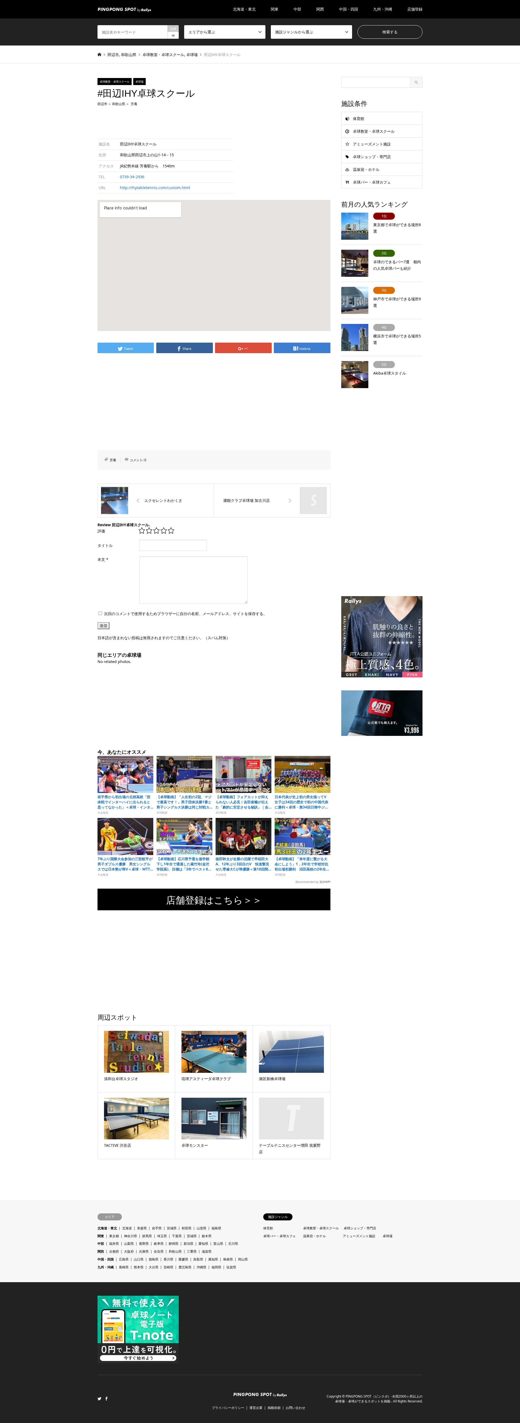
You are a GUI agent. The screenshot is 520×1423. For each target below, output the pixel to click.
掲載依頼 (274, 1407)
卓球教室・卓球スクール (163, 54)
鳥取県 (198, 1259)
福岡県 (216, 1267)
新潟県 (188, 1243)
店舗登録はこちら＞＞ (214, 900)
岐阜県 (159, 1243)
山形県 (201, 1228)
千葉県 (177, 1236)
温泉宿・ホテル (366, 169)
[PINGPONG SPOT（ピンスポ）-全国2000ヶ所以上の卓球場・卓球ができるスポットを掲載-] (124, 9)
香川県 (168, 1259)
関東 (101, 1236)
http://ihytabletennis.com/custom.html (155, 187)
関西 (101, 1251)
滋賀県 (207, 1251)
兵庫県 (144, 1251)
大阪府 (129, 1251)
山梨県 (129, 1243)
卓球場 (192, 54)
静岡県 (173, 1243)
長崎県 (124, 1267)
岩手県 (157, 1228)
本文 (103, 559)
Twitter (99, 1399)
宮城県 (172, 1228)
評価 (101, 531)
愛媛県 (183, 1259)
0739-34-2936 (132, 176)
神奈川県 (130, 1236)
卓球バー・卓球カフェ (372, 182)
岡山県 (243, 1259)
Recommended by (306, 881)
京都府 (114, 1251)
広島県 (124, 1259)
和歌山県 (128, 54)
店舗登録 (414, 9)
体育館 (358, 118)
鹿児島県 (184, 1267)
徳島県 (153, 1259)
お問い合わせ (295, 1407)
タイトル (105, 545)
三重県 (192, 1251)
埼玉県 (162, 1236)
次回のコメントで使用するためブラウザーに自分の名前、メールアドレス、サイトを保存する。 (185, 613)
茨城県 (192, 1236)
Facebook (106, 1399)
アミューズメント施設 (372, 144)
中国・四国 (106, 1259)
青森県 (142, 1228)
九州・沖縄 (106, 1267)
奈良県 (159, 1251)
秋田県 (186, 1228)
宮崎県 (168, 1267)
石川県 (233, 1243)
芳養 (134, 104)
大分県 (153, 1267)
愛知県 (203, 1243)
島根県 (228, 1259)
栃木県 (207, 1236)
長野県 (144, 1243)
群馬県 (147, 1236)
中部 (101, 1243)
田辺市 (113, 54)
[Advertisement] (214, 122)
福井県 (114, 1243)
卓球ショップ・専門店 (372, 156)
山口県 (139, 1259)
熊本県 (139, 1267)
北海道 (127, 1228)
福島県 (216, 1228)
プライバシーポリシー (228, 1407)
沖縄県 (201, 1267)
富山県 (218, 1243)
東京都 (114, 1236)
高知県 (213, 1259)
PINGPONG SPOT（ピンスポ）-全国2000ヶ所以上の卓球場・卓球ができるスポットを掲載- (378, 1398)
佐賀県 (231, 1267)
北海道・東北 (107, 1228)
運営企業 (255, 1407)
